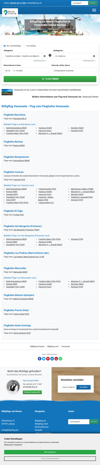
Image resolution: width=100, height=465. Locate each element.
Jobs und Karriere (43, 433)
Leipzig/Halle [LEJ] (46, 203)
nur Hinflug (31, 46)
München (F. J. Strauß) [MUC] (50, 133)
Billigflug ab (40, 420)
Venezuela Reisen (90, 97)
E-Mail (56, 358)
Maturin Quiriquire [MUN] (23, 299)
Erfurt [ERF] (11, 200)
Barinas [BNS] (19, 145)
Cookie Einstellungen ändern (50, 458)
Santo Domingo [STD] (22, 333)
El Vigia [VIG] (18, 215)
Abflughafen (8, 51)
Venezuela (65, 29)
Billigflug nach (53, 29)
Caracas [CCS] (19, 180)
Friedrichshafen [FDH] (47, 189)
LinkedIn (52, 358)
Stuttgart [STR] (77, 131)
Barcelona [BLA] (19, 119)
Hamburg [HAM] (45, 128)
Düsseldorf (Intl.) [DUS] (15, 131)
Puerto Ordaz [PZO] (21, 314)
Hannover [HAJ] (45, 131)
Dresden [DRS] (12, 194)
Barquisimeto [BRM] (21, 161)
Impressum (18, 445)
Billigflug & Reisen (37, 29)
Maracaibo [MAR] (20, 272)
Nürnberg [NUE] (77, 128)
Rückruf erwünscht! (32, 392)
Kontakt (38, 430)
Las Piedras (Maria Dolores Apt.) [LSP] (28, 257)
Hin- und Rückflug (13, 46)
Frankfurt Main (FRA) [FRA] (17, 133)
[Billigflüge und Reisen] (10, 12)
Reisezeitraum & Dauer (12, 65)
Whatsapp (60, 358)
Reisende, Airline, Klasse (61, 65)
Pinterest (48, 358)
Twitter (44, 358)
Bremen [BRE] (11, 192)
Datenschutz (8, 445)
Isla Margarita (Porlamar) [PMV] (26, 230)
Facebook (39, 358)
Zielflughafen (58, 51)
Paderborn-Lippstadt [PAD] (82, 197)
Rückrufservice (41, 427)
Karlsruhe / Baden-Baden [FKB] (46, 198)
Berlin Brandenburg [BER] (16, 128)
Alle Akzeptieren (50, 452)
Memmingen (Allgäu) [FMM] (82, 189)
